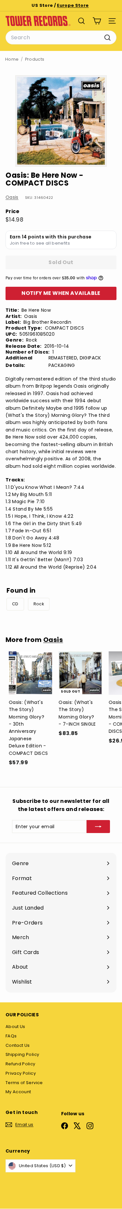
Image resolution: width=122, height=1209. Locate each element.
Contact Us (18, 1045)
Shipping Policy (22, 1054)
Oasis (12, 197)
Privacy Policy (21, 1073)
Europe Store (72, 5)
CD (15, 604)
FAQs (11, 1036)
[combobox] (61, 37)
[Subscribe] (98, 826)
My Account (18, 1092)
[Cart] (96, 20)
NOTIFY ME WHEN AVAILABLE (61, 293)
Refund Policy (20, 1064)
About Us (15, 1026)
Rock (39, 604)
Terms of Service (24, 1083)
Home (12, 59)
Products (35, 59)
